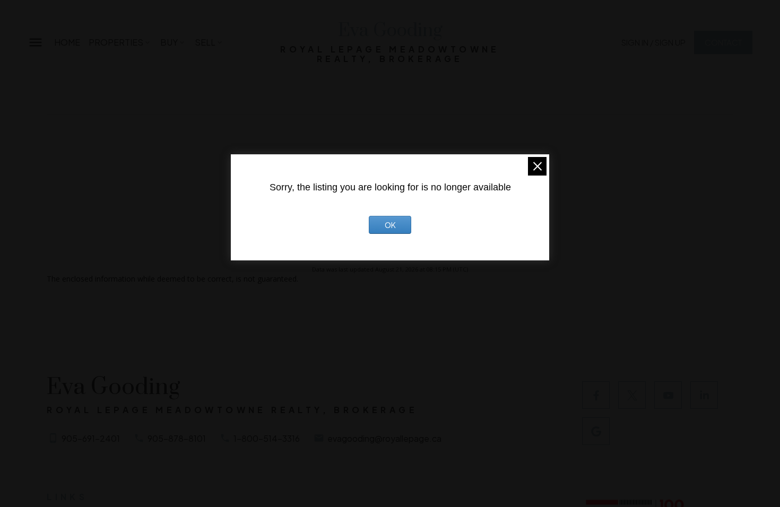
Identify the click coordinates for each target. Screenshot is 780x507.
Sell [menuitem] (205, 42)
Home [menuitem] (67, 42)
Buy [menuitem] (169, 42)
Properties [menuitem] (116, 42)
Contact (723, 42)
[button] (653, 42)
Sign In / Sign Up (653, 42)
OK (390, 225)
